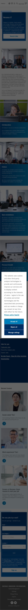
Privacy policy (9, 315)
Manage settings (14, 333)
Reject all (14, 327)
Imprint (16, 315)
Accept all (14, 321)
